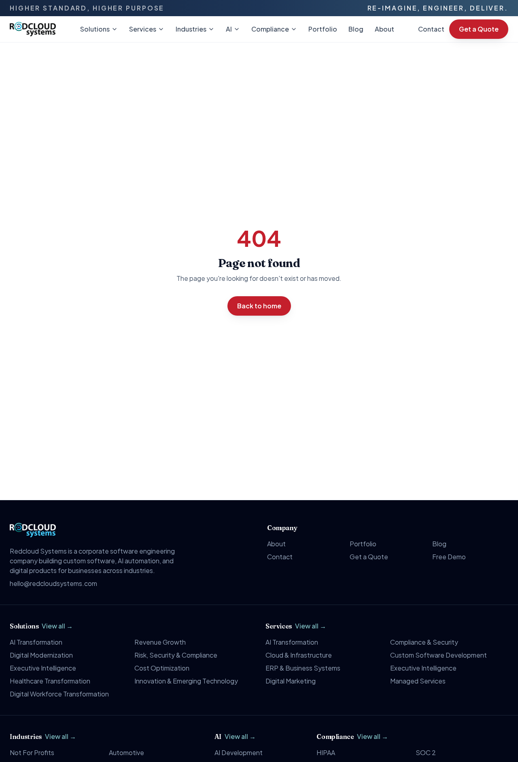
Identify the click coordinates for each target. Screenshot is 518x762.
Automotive (126, 752)
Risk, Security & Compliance (175, 655)
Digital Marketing (290, 681)
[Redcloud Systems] (33, 29)
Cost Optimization (161, 668)
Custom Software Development (438, 655)
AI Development (238, 752)
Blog (355, 29)
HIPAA (325, 752)
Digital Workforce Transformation (59, 694)
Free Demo (449, 556)
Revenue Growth (160, 642)
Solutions (95, 29)
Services (142, 29)
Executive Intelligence (43, 668)
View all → (57, 626)
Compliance (270, 29)
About (384, 29)
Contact (431, 29)
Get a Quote (479, 29)
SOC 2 (426, 752)
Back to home (259, 305)
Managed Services (418, 681)
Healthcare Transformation (50, 681)
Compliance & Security (424, 642)
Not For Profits (32, 752)
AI (229, 29)
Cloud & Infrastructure (298, 655)
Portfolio (322, 29)
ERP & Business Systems (302, 668)
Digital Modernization (41, 655)
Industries (191, 29)
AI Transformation (36, 642)
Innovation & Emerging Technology (186, 681)
